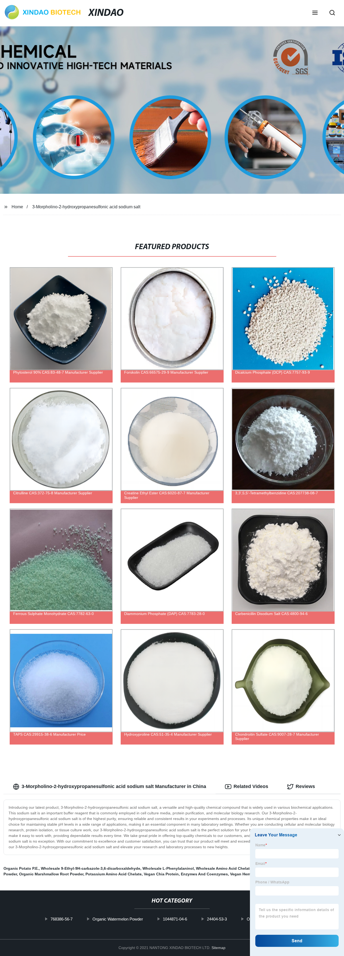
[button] (315, 13)
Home (17, 207)
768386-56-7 (62, 919)
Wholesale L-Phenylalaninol (168, 868)
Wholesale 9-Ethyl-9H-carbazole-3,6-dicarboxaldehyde (90, 868)
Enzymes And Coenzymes (204, 874)
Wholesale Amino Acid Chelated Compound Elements (245, 868)
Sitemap (218, 948)
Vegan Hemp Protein (248, 874)
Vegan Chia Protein (161, 874)
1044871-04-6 (175, 919)
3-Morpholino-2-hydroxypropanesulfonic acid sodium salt (86, 207)
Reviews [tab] (305, 786)
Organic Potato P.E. (21, 868)
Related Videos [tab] (251, 786)
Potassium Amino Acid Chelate (113, 874)
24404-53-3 (217, 919)
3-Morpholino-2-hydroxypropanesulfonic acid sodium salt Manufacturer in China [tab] (114, 786)
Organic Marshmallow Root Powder (51, 874)
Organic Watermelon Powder (117, 919)
